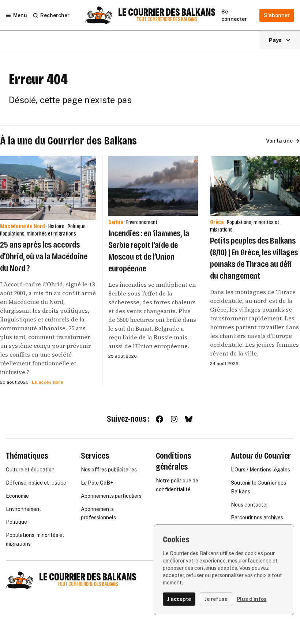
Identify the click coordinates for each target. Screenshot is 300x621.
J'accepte (179, 599)
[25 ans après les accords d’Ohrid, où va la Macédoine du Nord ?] (48, 188)
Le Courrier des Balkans (166, 12)
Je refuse (216, 599)
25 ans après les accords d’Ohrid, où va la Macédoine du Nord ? (43, 256)
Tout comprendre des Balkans (166, 19)
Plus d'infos (252, 599)
